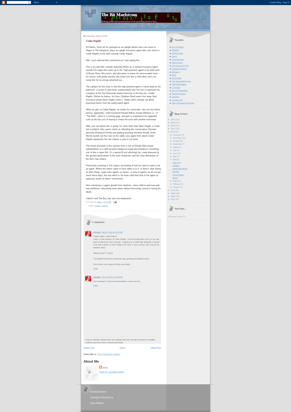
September (177, 144)
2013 (173, 126)
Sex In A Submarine (180, 91)
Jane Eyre (176, 163)
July (175, 150)
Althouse (175, 50)
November (177, 138)
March (176, 181)
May (175, 156)
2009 (173, 193)
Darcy (174, 56)
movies (98, 206)
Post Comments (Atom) (108, 354)
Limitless (176, 166)
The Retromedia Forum (181, 81)
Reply (95, 268)
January (176, 187)
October (176, 141)
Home (122, 347)
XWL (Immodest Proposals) (183, 103)
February (177, 184)
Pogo (174, 75)
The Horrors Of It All (180, 66)
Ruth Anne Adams (179, 84)
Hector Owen (177, 63)
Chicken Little (177, 53)
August (176, 147)
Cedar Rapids (178, 175)
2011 (173, 132)
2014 (173, 123)
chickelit (97, 232)
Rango (175, 178)
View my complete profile (111, 372)
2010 (173, 190)
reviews (105, 206)
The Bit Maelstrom (119, 14)
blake (105, 367)
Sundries (175, 97)
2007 (173, 199)
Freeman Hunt (178, 60)
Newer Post (89, 347)
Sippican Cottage (179, 94)
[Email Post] (115, 202)
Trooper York (177, 100)
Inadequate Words (179, 169)
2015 (173, 120)
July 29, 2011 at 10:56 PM (112, 277)
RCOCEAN (176, 78)
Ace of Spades (178, 47)
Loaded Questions (179, 69)
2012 (173, 129)
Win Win (175, 172)
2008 (173, 196)
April (175, 159)
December (177, 135)
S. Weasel (176, 88)
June (175, 153)
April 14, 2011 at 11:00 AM (112, 232)
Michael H (176, 72)
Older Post (156, 347)
